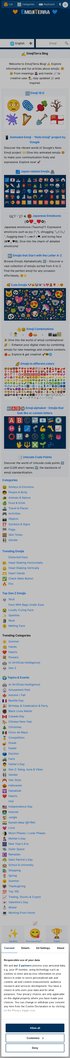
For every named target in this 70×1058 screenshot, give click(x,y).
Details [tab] (25, 948)
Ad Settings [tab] (43, 948)
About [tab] (60, 948)
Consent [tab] (9, 948)
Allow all (35, 1028)
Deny (35, 1047)
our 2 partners (23, 965)
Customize (33, 1038)
